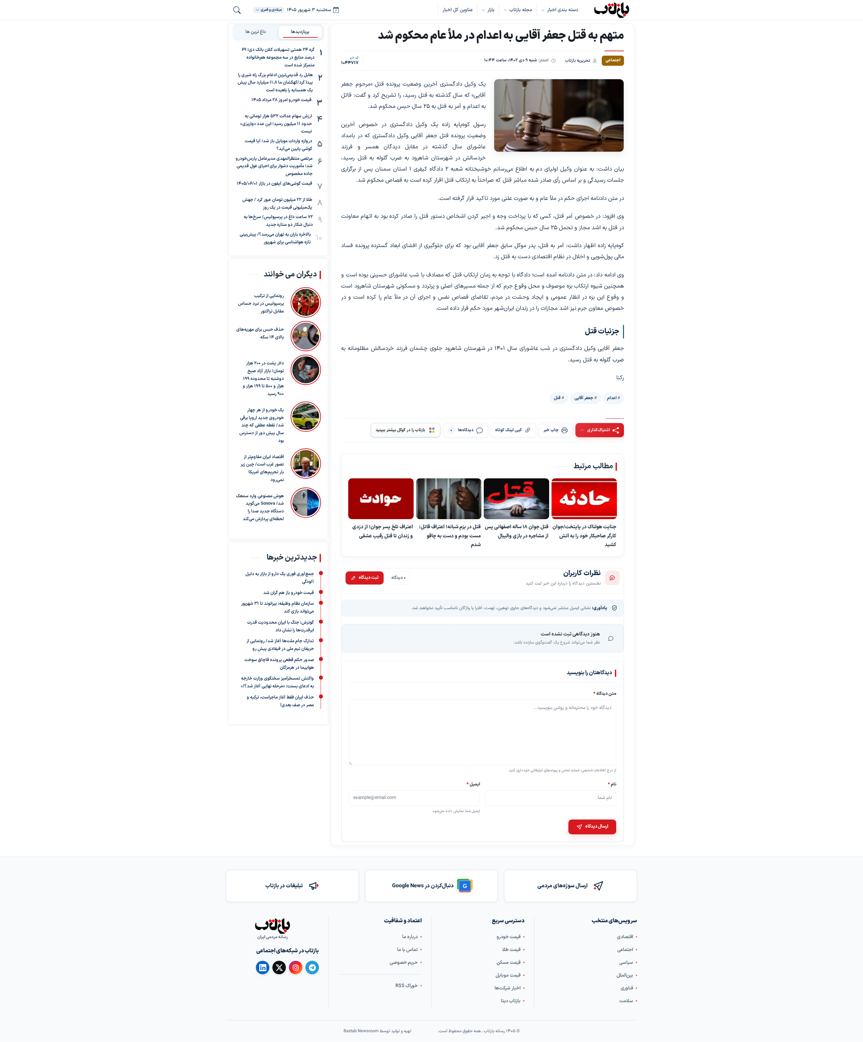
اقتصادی (625, 937)
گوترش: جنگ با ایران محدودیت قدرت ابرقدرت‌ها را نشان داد (280, 626)
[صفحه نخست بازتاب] (272, 926)
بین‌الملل (625, 975)
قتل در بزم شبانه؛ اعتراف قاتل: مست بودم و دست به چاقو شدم (450, 536)
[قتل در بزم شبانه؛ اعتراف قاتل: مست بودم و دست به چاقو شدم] (448, 499)
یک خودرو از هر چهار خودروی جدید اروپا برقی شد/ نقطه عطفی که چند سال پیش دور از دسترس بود (261, 425)
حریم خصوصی (404, 962)
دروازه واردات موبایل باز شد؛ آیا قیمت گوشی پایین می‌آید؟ (278, 145)
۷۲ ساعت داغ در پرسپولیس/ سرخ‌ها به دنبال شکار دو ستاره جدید (278, 221)
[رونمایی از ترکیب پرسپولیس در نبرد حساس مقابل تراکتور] (306, 302)
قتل (557, 398)
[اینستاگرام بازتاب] (295, 967)
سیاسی (626, 962)
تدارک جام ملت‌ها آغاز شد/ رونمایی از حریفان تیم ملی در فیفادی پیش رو (280, 645)
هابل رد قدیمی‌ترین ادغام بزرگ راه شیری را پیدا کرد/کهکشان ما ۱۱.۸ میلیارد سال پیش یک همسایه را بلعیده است (275, 82)
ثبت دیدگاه (369, 577)
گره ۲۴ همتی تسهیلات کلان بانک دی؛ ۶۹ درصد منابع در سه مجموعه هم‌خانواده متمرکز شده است (278, 58)
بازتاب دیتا (510, 1001)
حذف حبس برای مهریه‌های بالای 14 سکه (260, 333)
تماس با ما (407, 949)
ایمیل (473, 784)
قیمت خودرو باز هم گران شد (288, 592)
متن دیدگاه (604, 693)
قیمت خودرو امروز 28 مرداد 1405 (281, 100)
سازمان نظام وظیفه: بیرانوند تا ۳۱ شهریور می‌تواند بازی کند (277, 607)
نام (612, 784)
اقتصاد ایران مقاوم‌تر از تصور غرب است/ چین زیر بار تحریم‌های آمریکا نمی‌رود (262, 468)
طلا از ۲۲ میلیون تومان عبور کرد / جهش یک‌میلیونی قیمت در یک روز (277, 204)
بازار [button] (491, 9)
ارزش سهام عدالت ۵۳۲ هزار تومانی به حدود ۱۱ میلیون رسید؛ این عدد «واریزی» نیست (276, 124)
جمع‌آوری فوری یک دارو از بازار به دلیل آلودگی (279, 578)
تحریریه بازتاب (577, 60)
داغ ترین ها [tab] (255, 32)
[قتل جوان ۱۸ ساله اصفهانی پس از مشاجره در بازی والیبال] (516, 499)
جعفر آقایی (583, 398)
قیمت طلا (511, 949)
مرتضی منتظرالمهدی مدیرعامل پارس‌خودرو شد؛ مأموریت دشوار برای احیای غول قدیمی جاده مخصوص (274, 166)
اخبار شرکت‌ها (507, 988)
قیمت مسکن (508, 962)
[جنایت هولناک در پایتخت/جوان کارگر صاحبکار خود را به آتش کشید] (584, 499)
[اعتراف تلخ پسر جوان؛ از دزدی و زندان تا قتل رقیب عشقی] (381, 499)
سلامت (626, 1001)
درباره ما (410, 937)
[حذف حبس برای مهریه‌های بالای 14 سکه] (306, 336)
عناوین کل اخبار (458, 9)
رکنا (620, 378)
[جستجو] (237, 10)
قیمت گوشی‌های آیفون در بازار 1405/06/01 (274, 183)
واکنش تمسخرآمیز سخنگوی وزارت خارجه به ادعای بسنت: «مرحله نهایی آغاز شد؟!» (277, 682)
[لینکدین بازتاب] (262, 967)
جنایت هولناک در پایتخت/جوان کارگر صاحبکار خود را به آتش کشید (584, 536)
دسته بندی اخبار (562, 9)
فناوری (627, 988)
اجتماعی (625, 949)
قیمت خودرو (508, 937)
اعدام (612, 398)
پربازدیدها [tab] (300, 32)
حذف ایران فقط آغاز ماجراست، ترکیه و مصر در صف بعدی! (280, 701)
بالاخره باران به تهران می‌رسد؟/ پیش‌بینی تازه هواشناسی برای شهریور (275, 238)
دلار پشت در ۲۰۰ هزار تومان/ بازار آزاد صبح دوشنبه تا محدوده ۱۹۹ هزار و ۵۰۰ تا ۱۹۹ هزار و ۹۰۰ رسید (263, 378)
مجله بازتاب (520, 9)
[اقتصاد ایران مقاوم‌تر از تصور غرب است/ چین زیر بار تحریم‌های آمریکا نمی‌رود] (306, 466)
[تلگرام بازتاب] (312, 967)
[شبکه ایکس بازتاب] (279, 967)
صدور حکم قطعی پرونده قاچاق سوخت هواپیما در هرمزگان (279, 664)
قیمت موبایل (508, 975)
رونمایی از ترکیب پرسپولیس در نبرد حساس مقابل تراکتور (261, 304)
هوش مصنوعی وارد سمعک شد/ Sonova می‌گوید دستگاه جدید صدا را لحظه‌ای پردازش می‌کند (260, 508)
